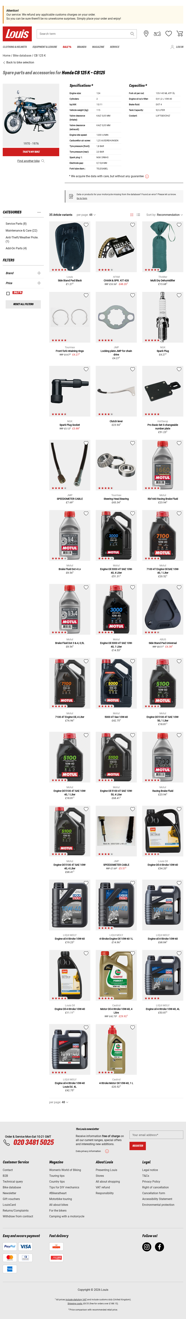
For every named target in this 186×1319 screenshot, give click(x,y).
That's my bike (31, 151)
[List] (138, 215)
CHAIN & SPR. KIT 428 (116, 280)
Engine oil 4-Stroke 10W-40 (70, 938)
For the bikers (57, 1210)
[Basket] (179, 33)
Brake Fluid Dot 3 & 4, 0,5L (69, 643)
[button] (132, 34)
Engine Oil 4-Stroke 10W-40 (163, 864)
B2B (5, 1175)
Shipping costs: (75, 1303)
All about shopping (108, 1181)
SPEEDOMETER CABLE (70, 498)
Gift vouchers (11, 1199)
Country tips (57, 1181)
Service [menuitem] (114, 47)
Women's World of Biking (65, 1170)
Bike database (12, 1187)
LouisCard (9, 1204)
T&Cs (145, 1175)
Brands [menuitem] (81, 47)
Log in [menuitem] (179, 47)
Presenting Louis (106, 1170)
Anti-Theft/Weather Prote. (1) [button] (22, 239)
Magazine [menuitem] (98, 47)
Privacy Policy (151, 1181)
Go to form (82, 198)
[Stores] (146, 33)
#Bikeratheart (57, 1193)
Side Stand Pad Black (70, 280)
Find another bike (28, 161)
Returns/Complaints (16, 1210)
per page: (82, 215)
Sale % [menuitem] (67, 47)
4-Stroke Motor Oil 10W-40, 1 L (116, 1083)
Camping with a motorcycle (66, 1216)
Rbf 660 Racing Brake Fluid (163, 498)
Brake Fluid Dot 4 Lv (70, 569)
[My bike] (157, 33)
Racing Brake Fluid (162, 790)
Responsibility (105, 1193)
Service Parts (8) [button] (16, 223)
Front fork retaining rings (70, 350)
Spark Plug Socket (70, 424)
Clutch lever (116, 421)
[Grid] (132, 214)
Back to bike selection (20, 62)
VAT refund (103, 1187)
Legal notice (150, 1170)
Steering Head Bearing (116, 498)
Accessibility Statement (157, 1199)
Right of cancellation (155, 1187)
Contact (8, 1170)
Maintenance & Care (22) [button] (21, 230)
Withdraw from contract (18, 1216)
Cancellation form (153, 1193)
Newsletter (9, 1193)
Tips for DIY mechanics (64, 1187)
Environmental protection (158, 1204)
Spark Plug (163, 350)
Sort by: (151, 215)
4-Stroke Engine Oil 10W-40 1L (116, 938)
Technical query (13, 1181)
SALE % (17, 292)
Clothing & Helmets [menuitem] (15, 47)
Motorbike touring (60, 1199)
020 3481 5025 (33, 1143)
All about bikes (58, 1204)
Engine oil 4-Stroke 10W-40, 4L (163, 1009)
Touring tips (56, 1175)
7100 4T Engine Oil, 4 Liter (69, 716)
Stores (100, 1175)
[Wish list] (168, 33)
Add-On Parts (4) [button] (16, 248)
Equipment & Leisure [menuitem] (45, 47)
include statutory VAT (76, 1299)
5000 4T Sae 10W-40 (116, 716)
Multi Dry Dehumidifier (162, 280)
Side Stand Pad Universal (163, 643)
